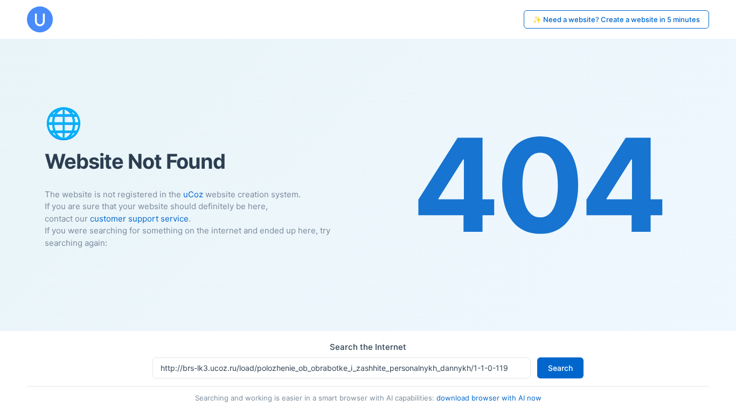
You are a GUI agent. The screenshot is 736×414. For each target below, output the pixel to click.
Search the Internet (368, 347)
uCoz (193, 194)
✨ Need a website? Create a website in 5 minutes (616, 19)
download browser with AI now (488, 398)
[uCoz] (40, 19)
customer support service (139, 218)
